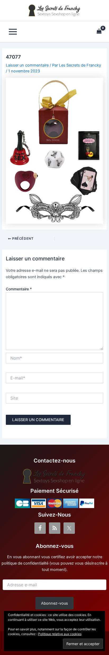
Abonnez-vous (54, 603)
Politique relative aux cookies (59, 634)
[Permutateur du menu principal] (12, 31)
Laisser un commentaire (27, 65)
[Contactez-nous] (54, 476)
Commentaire (19, 289)
